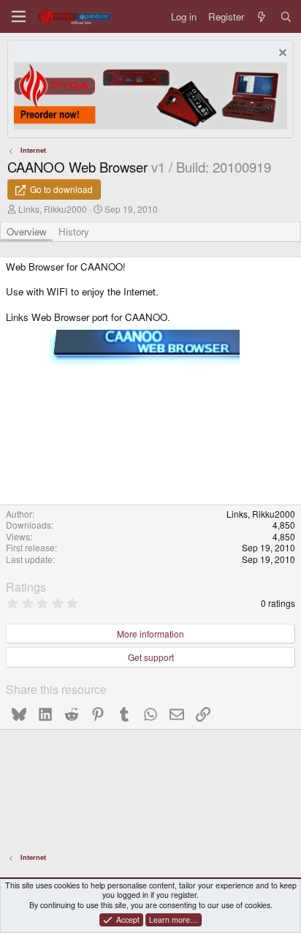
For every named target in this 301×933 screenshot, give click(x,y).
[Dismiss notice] (281, 54)
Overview (27, 231)
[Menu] (18, 16)
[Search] (286, 16)
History (73, 231)
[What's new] (262, 16)
